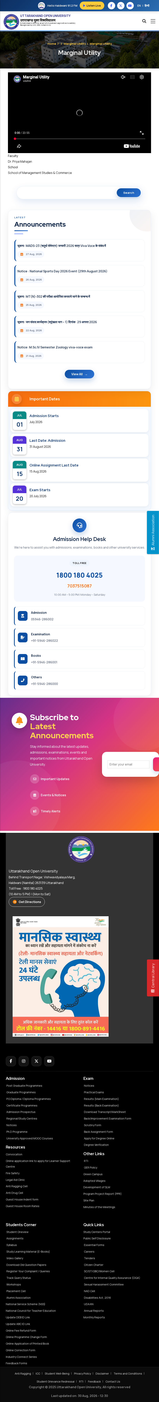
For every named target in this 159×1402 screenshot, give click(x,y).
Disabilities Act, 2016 (97, 1297)
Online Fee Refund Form (21, 1330)
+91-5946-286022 (44, 640)
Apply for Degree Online (99, 1138)
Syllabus (11, 1245)
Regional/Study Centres (21, 1118)
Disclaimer (102, 1373)
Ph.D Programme (17, 1132)
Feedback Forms (16, 1363)
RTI (86, 1161)
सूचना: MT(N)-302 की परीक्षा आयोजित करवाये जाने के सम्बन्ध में (53, 296)
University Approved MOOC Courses (29, 1138)
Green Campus (93, 1174)
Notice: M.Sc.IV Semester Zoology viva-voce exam (54, 347)
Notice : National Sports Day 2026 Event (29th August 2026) (62, 271)
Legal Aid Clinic (15, 1180)
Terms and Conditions (128, 1373)
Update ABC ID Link (18, 1324)
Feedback (94, 1381)
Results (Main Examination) (101, 1099)
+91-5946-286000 (44, 684)
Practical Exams (94, 1092)
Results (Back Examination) (101, 1105)
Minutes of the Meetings (99, 1207)
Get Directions (30, 902)
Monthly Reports (94, 1317)
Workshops (13, 1284)
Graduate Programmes (21, 1092)
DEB (38, 25)
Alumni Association (18, 1297)
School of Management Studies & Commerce (40, 173)
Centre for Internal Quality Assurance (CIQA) (112, 1278)
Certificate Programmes (21, 1105)
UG (34, 25)
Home (52, 44)
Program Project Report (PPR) (102, 1194)
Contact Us (112, 1381)
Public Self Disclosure (97, 1238)
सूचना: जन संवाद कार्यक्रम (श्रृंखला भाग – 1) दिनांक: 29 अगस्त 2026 (57, 322)
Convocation (14, 1154)
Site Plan (88, 1200)
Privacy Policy (82, 1373)
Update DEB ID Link (18, 1317)
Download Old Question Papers (26, 1265)
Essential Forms (94, 1245)
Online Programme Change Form (26, 1337)
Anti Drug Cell (14, 1193)
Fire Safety (12, 1173)
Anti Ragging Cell (17, 1186)
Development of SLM (96, 1187)
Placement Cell (16, 1291)
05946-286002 (42, 619)
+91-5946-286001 (44, 662)
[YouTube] (49, 1061)
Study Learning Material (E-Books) (28, 1251)
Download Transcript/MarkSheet (105, 1112)
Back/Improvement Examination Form (107, 1118)
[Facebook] (11, 1061)
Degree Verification (96, 1145)
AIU (49, 25)
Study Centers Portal (97, 1232)
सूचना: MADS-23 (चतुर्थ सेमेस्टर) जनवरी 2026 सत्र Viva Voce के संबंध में (61, 246)
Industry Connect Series (21, 1357)
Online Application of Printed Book (27, 1343)
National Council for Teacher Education (31, 1311)
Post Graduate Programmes (24, 1085)
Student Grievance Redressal (55, 1381)
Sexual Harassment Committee (104, 1284)
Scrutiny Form (92, 1125)
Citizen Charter (93, 1265)
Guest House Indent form (22, 1199)
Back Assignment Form (98, 1132)
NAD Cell (89, 1291)
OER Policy (90, 1167)
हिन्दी (147, 5)
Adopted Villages (94, 1181)
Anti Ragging (23, 1373)
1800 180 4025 (79, 575)
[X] (36, 1061)
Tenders (89, 1258)
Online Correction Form (20, 1350)
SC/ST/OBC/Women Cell (99, 1271)
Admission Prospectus (20, 1112)
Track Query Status (18, 1278)
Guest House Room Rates (22, 1206)
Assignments (14, 1238)
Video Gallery (14, 1258)
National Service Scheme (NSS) (25, 1304)
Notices (11, 1125)
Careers (89, 1251)
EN (139, 5)
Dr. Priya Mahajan (20, 161)
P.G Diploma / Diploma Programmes (28, 1099)
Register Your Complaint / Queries (28, 1271)
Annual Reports (94, 1311)
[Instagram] (24, 1061)
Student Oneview (17, 1232)
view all (77, 374)
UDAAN (88, 1304)
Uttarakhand (52, 23)
